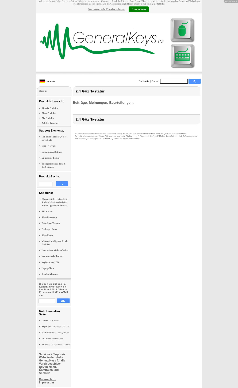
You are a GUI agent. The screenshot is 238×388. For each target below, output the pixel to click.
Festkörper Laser (49, 229)
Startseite (144, 81)
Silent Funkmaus (49, 217)
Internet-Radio (52, 338)
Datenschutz (158, 4)
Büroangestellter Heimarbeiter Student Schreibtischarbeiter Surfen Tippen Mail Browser (55, 202)
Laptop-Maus (48, 268)
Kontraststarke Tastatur (52, 256)
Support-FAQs (48, 146)
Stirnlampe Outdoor (55, 326)
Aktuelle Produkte (50, 108)
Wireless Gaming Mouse (55, 332)
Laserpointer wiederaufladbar (55, 250)
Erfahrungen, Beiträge (52, 152)
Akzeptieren (139, 9)
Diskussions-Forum (50, 158)
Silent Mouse (47, 235)
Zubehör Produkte (50, 123)
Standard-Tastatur (50, 274)
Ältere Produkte (49, 113)
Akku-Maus (47, 211)
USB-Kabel (50, 320)
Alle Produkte (48, 118)
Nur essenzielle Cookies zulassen (106, 9)
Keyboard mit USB (50, 262)
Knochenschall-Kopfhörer (56, 344)
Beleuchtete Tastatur (51, 223)
